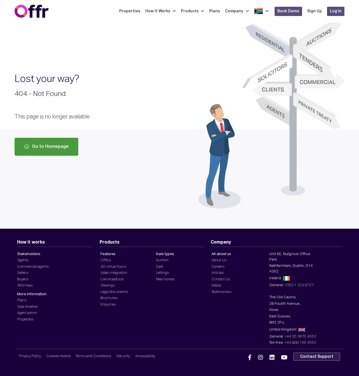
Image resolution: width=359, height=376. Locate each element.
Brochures (109, 298)
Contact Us (220, 279)
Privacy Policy (30, 356)
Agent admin (27, 313)
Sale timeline (27, 307)
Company (234, 11)
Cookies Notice (58, 356)
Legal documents (114, 292)
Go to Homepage (50, 147)
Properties (129, 11)
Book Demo (288, 11)
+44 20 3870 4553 (300, 336)
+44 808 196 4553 (300, 343)
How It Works (157, 11)
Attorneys (25, 285)
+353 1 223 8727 (299, 285)
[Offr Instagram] (260, 358)
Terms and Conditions (93, 356)
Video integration (113, 273)
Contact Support (316, 357)
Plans (214, 11)
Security (123, 356)
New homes (165, 279)
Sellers (22, 273)
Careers (217, 267)
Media (216, 285)
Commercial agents (33, 267)
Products (190, 11)
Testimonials (221, 292)
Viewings (107, 285)
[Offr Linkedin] (272, 358)
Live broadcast (112, 279)
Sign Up (314, 11)
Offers (105, 260)
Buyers (22, 279)
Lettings (162, 273)
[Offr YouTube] (284, 358)
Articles (217, 273)
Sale (159, 267)
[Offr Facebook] (250, 358)
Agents (22, 260)
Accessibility (145, 356)
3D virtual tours (113, 267)
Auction (162, 260)
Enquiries (108, 304)
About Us (218, 260)
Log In (336, 11)
